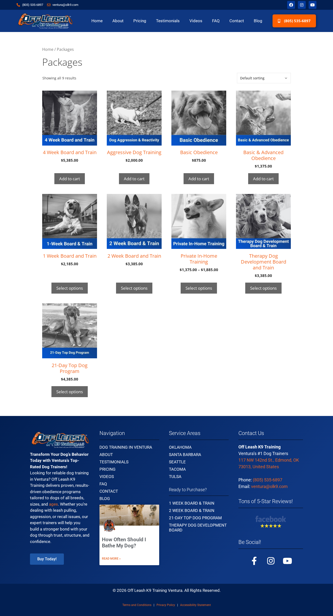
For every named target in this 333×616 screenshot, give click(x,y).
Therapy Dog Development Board (198, 527)
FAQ (216, 20)
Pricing (139, 20)
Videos (195, 20)
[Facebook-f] (254, 560)
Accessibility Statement (195, 605)
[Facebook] (291, 5)
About (118, 20)
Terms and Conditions (136, 605)
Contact (236, 20)
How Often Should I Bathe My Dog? (124, 543)
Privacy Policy (166, 605)
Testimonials (168, 20)
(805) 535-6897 (267, 479)
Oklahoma (180, 447)
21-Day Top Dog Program (195, 517)
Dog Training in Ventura (125, 447)
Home (97, 20)
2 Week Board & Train (191, 510)
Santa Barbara (185, 454)
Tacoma (177, 469)
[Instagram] (302, 5)
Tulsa (175, 476)
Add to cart (69, 178)
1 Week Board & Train (191, 503)
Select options (69, 288)
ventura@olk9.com (269, 486)
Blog (258, 20)
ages (53, 504)
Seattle (177, 461)
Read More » (111, 558)
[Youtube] (312, 5)
